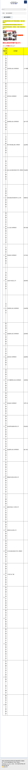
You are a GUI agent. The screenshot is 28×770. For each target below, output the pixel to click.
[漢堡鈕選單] (25, 2)
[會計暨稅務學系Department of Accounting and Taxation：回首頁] (14, 3)
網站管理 (6, 766)
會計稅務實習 (9, 13)
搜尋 (25, 9)
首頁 (4, 13)
